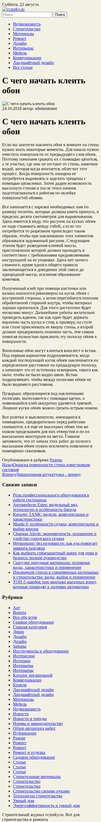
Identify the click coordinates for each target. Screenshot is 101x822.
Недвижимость (27, 24)
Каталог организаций (33, 675)
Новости (21, 714)
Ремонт (19, 38)
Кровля (19, 685)
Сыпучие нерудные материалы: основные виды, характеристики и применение (51, 565)
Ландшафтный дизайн (33, 62)
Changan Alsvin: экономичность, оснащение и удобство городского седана (54, 536)
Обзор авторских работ (34, 728)
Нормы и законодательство (38, 723)
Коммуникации (27, 57)
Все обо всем (25, 617)
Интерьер (21, 660)
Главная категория (30, 627)
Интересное (24, 656)
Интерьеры (23, 48)
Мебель (20, 53)
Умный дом (23, 800)
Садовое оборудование (34, 757)
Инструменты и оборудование (41, 651)
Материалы (23, 33)
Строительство (26, 29)
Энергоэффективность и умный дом (46, 805)
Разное (56, 460)
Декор (18, 632)
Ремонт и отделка (29, 752)
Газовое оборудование (33, 622)
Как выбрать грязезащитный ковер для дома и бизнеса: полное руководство (55, 555)
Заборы (19, 646)
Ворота (19, 612)
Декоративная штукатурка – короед (41, 474)
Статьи (19, 762)
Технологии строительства (37, 796)
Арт (16, 607)
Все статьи (23, 67)
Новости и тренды (30, 718)
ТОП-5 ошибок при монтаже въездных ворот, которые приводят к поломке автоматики (55, 584)
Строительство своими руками (41, 791)
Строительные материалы (37, 776)
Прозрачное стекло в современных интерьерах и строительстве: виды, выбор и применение (56, 574)
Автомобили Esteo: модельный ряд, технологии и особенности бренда (45, 507)
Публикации (24, 733)
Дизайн (20, 43)
